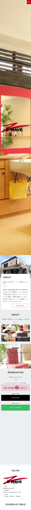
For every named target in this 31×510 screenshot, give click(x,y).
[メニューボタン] (29, 2)
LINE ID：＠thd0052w (15, 407)
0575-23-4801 (15, 397)
